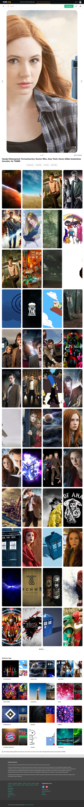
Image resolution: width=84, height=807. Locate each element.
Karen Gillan (54, 165)
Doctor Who (38, 165)
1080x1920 (10, 783)
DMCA (32, 804)
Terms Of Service (28, 804)
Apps (9, 796)
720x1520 (9, 786)
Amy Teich (46, 165)
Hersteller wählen (45, 789)
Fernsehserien (30, 165)
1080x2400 (15, 783)
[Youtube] (47, 787)
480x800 (37, 783)
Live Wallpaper (10, 793)
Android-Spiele (10, 788)
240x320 (28, 783)
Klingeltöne (10, 791)
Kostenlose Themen (11, 794)
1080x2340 (20, 783)
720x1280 (24, 783)
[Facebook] (43, 787)
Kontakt (43, 792)
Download (69, 6)
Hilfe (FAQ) (44, 794)
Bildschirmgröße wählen (46, 791)
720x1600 (33, 783)
